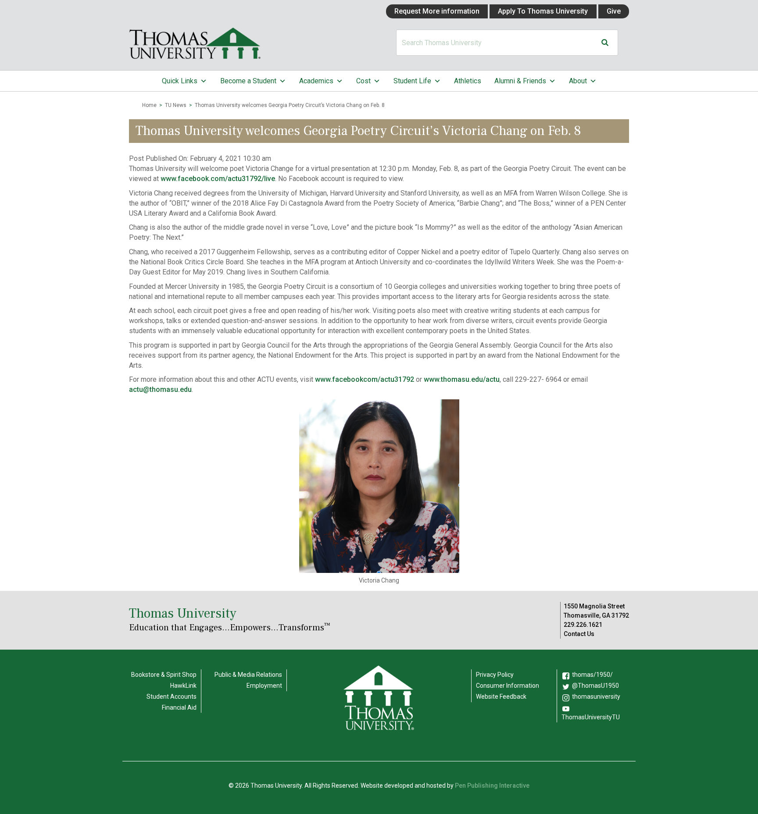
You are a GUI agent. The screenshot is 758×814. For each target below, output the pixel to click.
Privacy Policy (495, 674)
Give (614, 11)
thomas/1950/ (592, 674)
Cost (363, 81)
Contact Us (579, 633)
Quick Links (179, 81)
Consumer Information (507, 685)
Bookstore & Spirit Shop (164, 674)
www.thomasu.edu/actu (462, 379)
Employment (264, 685)
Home (149, 105)
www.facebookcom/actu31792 (364, 379)
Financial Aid (179, 707)
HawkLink (183, 685)
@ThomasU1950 (595, 685)
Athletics (467, 81)
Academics (316, 81)
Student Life (412, 81)
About (578, 81)
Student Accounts (172, 696)
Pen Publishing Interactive (492, 785)
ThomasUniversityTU (590, 717)
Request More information (436, 11)
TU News (175, 105)
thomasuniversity (596, 696)
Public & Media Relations (248, 674)
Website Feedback (501, 696)
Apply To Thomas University (543, 11)
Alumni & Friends (520, 81)
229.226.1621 (583, 624)
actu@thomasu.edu (160, 389)
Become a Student (248, 81)
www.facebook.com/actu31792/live (218, 178)
